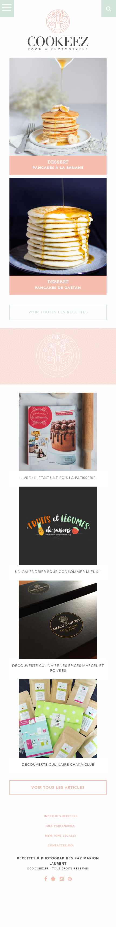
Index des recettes (61, 816)
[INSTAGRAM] (60, 879)
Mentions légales (60, 835)
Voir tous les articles (58, 787)
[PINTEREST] (68, 879)
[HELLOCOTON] (52, 879)
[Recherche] (108, 8)
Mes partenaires (60, 826)
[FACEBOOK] (45, 879)
